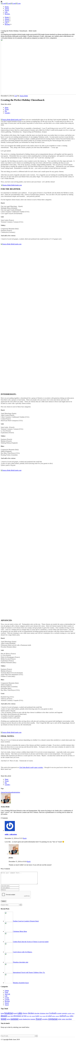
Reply (25, 838)
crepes (73, 1013)
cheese (3, 792)
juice (41, 1016)
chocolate (36, 1013)
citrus (47, 1013)
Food (6, 992)
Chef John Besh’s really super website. (31, 767)
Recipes (7, 1001)
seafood (63, 1016)
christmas (42, 1013)
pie (47, 1016)
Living (7, 997)
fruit (28, 1016)
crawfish (69, 1013)
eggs (11, 1016)
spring (8, 1019)
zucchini (69, 1019)
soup (3, 1018)
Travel (7, 1003)
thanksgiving (26, 1019)
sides (71, 1016)
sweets (20, 1019)
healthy (37, 1016)
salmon (53, 1016)
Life (15, 96)
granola (33, 1016)
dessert (4, 1015)
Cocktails (53, 1013)
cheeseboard (9, 792)
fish (25, 1016)
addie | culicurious (11, 834)
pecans (44, 1016)
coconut (59, 1013)
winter (63, 1019)
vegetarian (53, 1019)
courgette (64, 1013)
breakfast (8, 1013)
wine (59, 1019)
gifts (30, 1016)
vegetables (45, 1019)
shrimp (67, 1016)
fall (22, 1016)
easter (9, 1016)
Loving (7, 999)
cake (20, 1013)
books (2, 1013)
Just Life (7, 994)
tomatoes (32, 1019)
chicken (31, 1013)
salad (50, 1016)
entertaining (16, 792)
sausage (57, 1016)
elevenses (17, 1016)
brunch (15, 1013)
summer (15, 1018)
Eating (7, 990)
